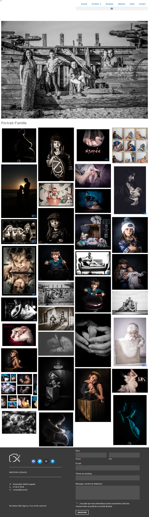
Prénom (78, 459)
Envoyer (82, 512)
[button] (112, 8)
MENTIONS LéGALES (18, 472)
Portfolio (95, 4)
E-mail (79, 463)
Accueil (84, 4)
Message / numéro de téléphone (89, 484)
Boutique (109, 4)
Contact (142, 4)
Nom (78, 451)
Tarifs (132, 4)
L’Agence (121, 4)
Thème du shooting (84, 474)
